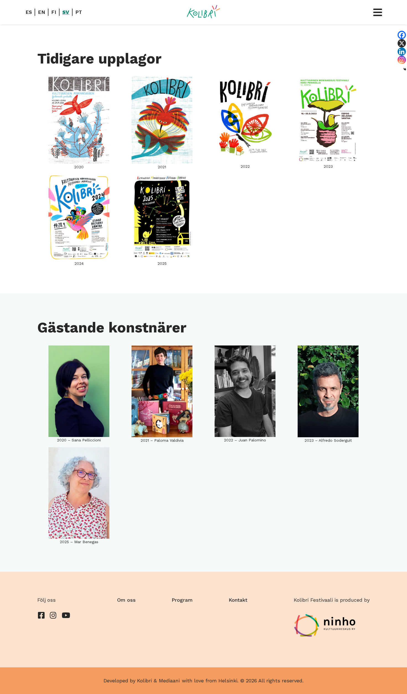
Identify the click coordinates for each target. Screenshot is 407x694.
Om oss (126, 600)
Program (182, 600)
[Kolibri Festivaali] (203, 12)
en (41, 12)
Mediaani (169, 680)
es (28, 12)
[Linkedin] (402, 51)
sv (65, 12)
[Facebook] (402, 35)
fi (53, 12)
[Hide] (405, 69)
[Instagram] (402, 60)
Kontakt (238, 600)
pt (78, 12)
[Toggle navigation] (377, 12)
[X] (402, 43)
